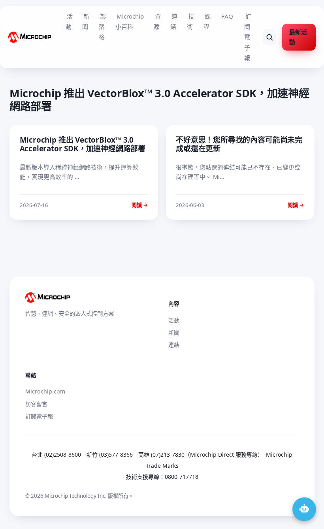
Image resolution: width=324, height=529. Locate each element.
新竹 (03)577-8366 (110, 454)
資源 (156, 21)
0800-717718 (181, 476)
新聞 (85, 21)
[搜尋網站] (270, 37)
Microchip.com (45, 391)
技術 (190, 21)
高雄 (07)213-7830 (161, 454)
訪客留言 (36, 404)
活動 (69, 21)
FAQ (227, 16)
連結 (173, 21)
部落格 (102, 26)
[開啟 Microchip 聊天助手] (304, 509)
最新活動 (298, 37)
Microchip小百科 (129, 21)
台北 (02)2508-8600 (56, 454)
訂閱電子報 (247, 37)
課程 (207, 21)
